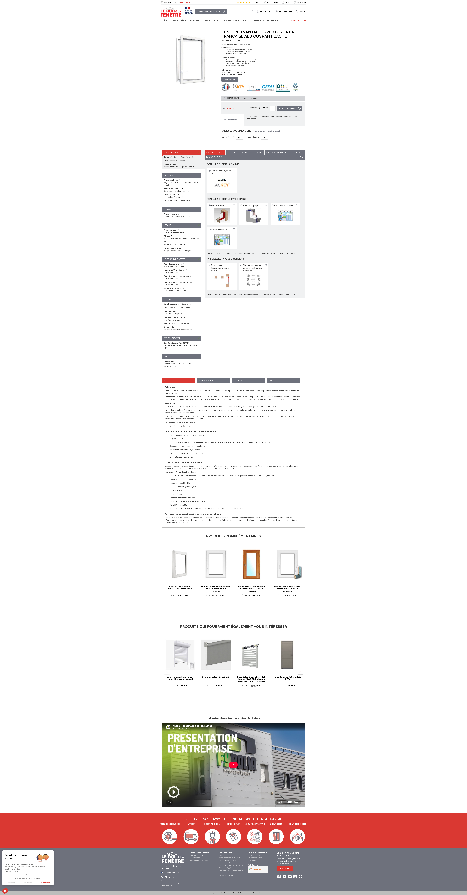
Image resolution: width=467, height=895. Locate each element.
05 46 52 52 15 (184, 2)
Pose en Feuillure (219, 229)
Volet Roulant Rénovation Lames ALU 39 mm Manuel (180, 678)
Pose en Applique (251, 205)
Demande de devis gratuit (209, 11)
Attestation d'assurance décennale (231, 870)
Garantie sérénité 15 (225, 863)
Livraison (238, 381)
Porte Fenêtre (179, 21)
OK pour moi (45, 883)
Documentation (206, 381)
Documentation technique (199, 860)
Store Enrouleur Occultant (215, 677)
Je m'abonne (285, 868)
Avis (270, 381)
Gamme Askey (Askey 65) (221, 172)
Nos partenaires (195, 858)
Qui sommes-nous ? (255, 855)
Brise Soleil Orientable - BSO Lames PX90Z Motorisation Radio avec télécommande (251, 679)
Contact (167, 2)
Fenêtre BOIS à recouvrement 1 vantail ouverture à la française (251, 588)
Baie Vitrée (195, 21)
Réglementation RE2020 (227, 875)
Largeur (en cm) (227, 137)
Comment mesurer (297, 21)
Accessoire (272, 21)
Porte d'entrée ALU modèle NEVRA (287, 678)
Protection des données (253, 893)
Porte (207, 21)
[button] (5, 891)
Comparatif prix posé (226, 873)
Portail (246, 21)
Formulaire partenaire (197, 855)
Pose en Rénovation (283, 205)
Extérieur (259, 21)
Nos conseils (272, 2)
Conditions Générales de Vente (231, 893)
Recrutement (252, 860)
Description (169, 381)
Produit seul (231, 108)
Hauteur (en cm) (253, 137)
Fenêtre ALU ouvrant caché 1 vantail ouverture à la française (215, 588)
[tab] (178, 380)
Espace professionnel (255, 858)
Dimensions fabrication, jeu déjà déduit (220, 268)
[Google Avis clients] (258, 869)
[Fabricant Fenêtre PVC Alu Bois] (171, 12)
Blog (287, 2)
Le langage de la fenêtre (227, 860)
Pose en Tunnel (218, 205)
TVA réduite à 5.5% (225, 868)
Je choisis (28, 883)
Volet (217, 21)
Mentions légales (211, 893)
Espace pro (301, 2)
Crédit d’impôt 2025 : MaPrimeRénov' (231, 865)
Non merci (11, 883)
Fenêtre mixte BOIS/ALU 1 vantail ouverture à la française (287, 588)
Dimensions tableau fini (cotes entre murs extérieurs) (252, 268)
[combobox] (242, 11)
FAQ (220, 855)
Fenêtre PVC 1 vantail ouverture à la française (180, 587)
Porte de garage (231, 21)
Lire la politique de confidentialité (16, 875)
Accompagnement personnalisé (230, 858)
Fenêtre (165, 21)
